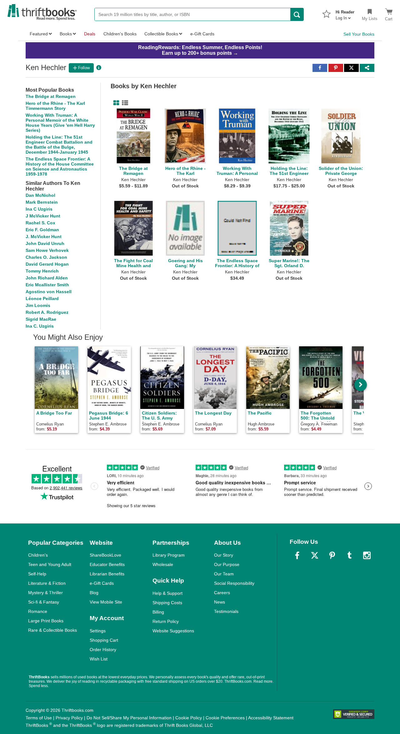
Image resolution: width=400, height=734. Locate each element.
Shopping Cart (104, 640)
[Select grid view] (115, 103)
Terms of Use (39, 717)
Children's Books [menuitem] (120, 33)
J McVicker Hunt (43, 215)
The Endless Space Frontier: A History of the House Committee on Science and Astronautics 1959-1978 (60, 166)
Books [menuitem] (66, 33)
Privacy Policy (69, 717)
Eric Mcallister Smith (47, 284)
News (219, 601)
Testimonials (226, 611)
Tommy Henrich (42, 270)
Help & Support (167, 593)
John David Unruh (45, 243)
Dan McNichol (40, 195)
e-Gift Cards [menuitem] (202, 33)
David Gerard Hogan (47, 264)
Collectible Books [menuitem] (161, 33)
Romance (37, 611)
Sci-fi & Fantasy (43, 601)
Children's (38, 555)
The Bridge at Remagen (51, 96)
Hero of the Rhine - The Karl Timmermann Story (55, 106)
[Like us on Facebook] (297, 555)
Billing (158, 611)
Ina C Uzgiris (39, 209)
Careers (222, 592)
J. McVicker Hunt (44, 236)
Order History (103, 649)
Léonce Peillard (42, 298)
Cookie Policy (188, 717)
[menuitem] (345, 13)
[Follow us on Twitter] (314, 555)
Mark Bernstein (42, 202)
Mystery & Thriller (45, 592)
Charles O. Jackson (46, 257)
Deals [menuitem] (89, 33)
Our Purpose (226, 564)
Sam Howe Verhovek (47, 250)
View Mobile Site (106, 601)
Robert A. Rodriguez (47, 312)
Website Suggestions (173, 630)
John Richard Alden (47, 277)
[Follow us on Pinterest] (332, 555)
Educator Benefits (107, 564)
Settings (98, 630)
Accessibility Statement (270, 717)
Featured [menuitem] (39, 33)
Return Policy (165, 621)
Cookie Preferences (225, 717)
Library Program (168, 555)
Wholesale (162, 564)
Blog (94, 592)
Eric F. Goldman (42, 229)
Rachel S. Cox (40, 222)
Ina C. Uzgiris (40, 326)
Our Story (223, 555)
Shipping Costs (167, 602)
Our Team (224, 573)
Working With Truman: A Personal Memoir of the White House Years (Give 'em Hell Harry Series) (60, 123)
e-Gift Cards (102, 583)
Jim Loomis (38, 305)
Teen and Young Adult (49, 564)
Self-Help (37, 573)
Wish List (99, 658)
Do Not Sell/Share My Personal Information (129, 717)
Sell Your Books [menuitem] (358, 34)
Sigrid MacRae (41, 319)
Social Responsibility (234, 583)
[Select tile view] (123, 103)
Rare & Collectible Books (52, 630)
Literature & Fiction (47, 583)
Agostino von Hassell (49, 291)
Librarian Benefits (107, 573)
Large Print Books (45, 620)
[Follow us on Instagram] (366, 555)
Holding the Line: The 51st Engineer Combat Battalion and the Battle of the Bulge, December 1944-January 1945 (59, 145)
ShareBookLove (105, 555)
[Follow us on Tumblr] (349, 555)
